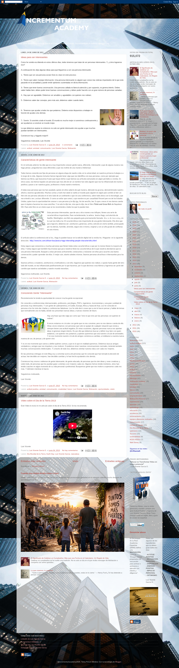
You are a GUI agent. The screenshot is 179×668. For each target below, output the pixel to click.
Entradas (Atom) (38, 466)
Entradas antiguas (114, 461)
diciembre (138, 266)
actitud (29, 148)
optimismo (134, 431)
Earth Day (50, 454)
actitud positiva (32, 389)
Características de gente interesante (38, 160)
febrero (137, 318)
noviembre (138, 270)
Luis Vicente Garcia (59, 148)
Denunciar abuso (138, 532)
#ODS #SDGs (135, 439)
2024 (134, 228)
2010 (134, 331)
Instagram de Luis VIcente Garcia (34, 648)
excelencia (134, 413)
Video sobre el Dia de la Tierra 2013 (38, 400)
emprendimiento (136, 396)
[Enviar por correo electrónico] (81, 145)
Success (133, 434)
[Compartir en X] (85, 145)
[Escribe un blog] (83, 145)
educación (134, 410)
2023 (134, 232)
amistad (36, 148)
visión (112, 389)
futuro (69, 389)
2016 (134, 254)
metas (132, 358)
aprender (133, 405)
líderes (132, 390)
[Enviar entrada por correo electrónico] (76, 145)
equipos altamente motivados (141, 419)
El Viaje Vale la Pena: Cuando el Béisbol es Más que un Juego (148, 174)
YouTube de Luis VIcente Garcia (33, 645)
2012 (134, 325)
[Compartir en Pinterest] (90, 145)
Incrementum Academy (30, 642)
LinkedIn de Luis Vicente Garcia (33, 639)
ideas (132, 355)
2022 (134, 235)
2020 (134, 241)
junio (136, 286)
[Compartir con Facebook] (88, 145)
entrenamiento (135, 416)
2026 (134, 222)
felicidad (133, 387)
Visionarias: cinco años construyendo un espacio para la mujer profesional (148, 155)
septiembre (139, 276)
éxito (131, 349)
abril (136, 311)
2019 (134, 244)
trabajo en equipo (136, 425)
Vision (132, 367)
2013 (134, 264)
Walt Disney (134, 442)
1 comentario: (67, 145)
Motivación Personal (137, 399)
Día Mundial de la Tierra (36, 454)
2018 (134, 248)
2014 (134, 260)
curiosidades (135, 393)
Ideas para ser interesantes (34, 57)
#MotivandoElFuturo (137, 361)
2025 (134, 225)
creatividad (62, 389)
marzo (137, 314)
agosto (137, 279)
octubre (137, 273)
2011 (134, 328)
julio (136, 282)
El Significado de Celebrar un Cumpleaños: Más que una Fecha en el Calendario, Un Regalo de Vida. (70, 558)
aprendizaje (134, 407)
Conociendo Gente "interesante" (36, 293)
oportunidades (103, 389)
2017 (134, 251)
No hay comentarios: (70, 278)
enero (136, 321)
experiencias (135, 402)
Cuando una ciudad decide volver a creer (40, 473)
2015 (134, 257)
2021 (134, 238)
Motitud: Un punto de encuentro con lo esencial (148, 133)
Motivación (72, 148)
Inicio (75, 461)
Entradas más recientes (33, 461)
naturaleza (75, 454)
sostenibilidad (135, 437)
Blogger (118, 662)
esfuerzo (133, 372)
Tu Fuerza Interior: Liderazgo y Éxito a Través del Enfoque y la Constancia (149, 114)
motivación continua (137, 381)
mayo (136, 308)
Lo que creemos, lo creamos (42, 570)
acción (132, 364)
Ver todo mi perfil (144, 209)
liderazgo (133, 378)
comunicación (45, 148)
